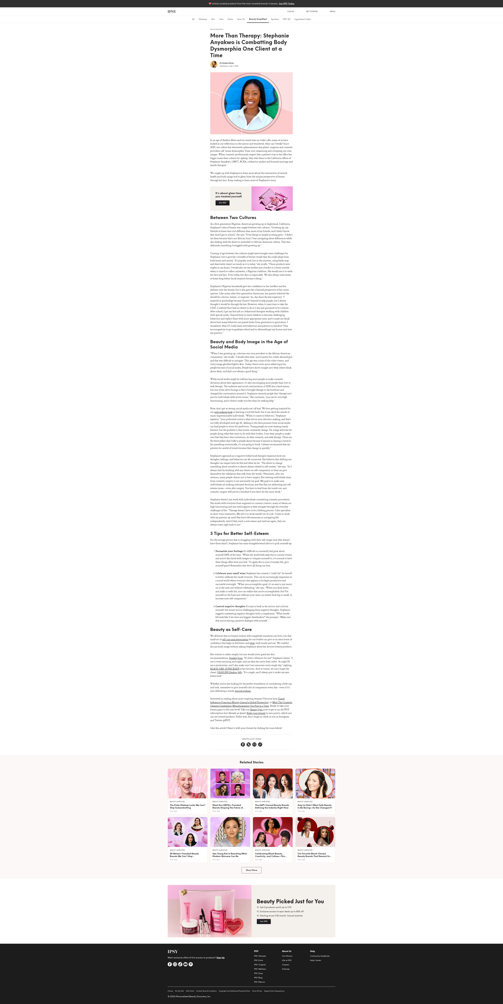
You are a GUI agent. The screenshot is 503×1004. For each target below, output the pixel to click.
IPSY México (259, 982)
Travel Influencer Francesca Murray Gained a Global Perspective (247, 700)
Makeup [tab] (203, 19)
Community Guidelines (320, 956)
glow (252, 643)
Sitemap (285, 969)
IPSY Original (260, 965)
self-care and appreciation (235, 639)
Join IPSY (222, 203)
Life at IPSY (287, 960)
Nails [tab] (230, 19)
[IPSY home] (172, 11)
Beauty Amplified (216, 29)
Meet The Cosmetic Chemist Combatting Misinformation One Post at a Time (251, 704)
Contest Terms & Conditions (206, 991)
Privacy (170, 991)
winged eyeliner (243, 691)
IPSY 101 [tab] (286, 19)
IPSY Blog (258, 978)
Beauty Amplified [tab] (258, 19)
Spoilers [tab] (275, 19)
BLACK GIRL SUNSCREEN (224, 669)
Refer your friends (256, 713)
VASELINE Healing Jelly (229, 672)
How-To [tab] (241, 19)
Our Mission (287, 956)
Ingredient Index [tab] (302, 19)
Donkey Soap (236, 658)
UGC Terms (190, 991)
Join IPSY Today (286, 3)
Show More (251, 870)
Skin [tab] (213, 19)
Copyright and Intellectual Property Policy (234, 991)
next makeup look (223, 412)
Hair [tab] (221, 19)
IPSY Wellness (260, 969)
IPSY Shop (258, 973)
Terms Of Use (257, 991)
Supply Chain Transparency (274, 991)
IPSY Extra (258, 960)
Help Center (315, 960)
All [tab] (193, 19)
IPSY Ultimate (260, 956)
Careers (285, 965)
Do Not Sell (179, 991)
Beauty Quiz (256, 709)
